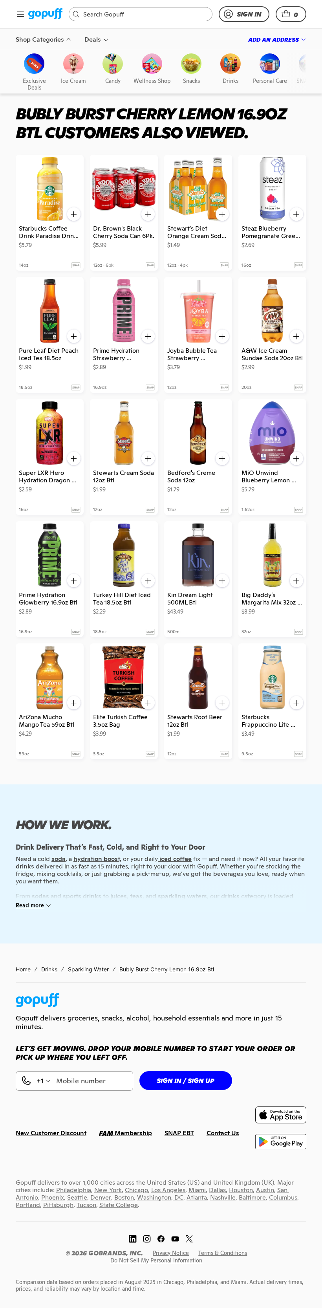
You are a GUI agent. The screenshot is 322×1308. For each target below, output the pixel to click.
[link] (45, 14)
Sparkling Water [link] (88, 969)
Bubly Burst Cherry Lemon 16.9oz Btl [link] (166, 969)
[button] (291, 14)
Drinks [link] (49, 969)
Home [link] (23, 969)
